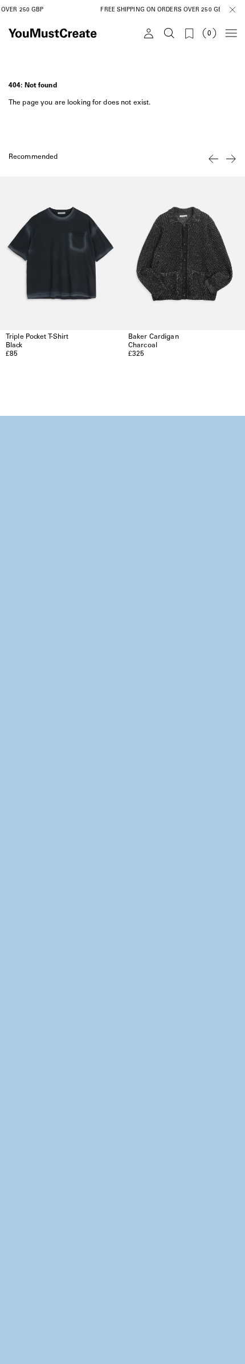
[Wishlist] (188, 33)
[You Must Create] (64, 33)
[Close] (232, 9)
